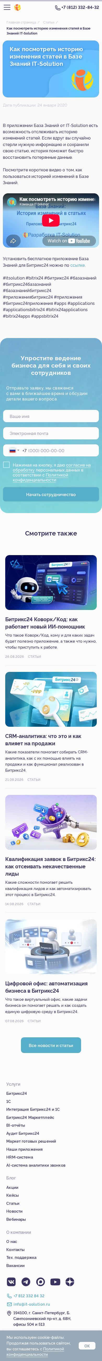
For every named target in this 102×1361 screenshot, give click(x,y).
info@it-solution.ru (32, 1304)
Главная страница (21, 22)
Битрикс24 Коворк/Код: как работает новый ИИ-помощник (45, 622)
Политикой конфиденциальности (40, 477)
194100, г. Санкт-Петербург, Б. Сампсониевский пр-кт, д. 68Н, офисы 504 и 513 (42, 1318)
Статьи (48, 22)
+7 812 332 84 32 (29, 1295)
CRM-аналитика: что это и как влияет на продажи (43, 739)
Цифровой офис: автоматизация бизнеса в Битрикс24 (46, 986)
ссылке (77, 265)
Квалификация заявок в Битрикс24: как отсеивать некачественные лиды (50, 866)
